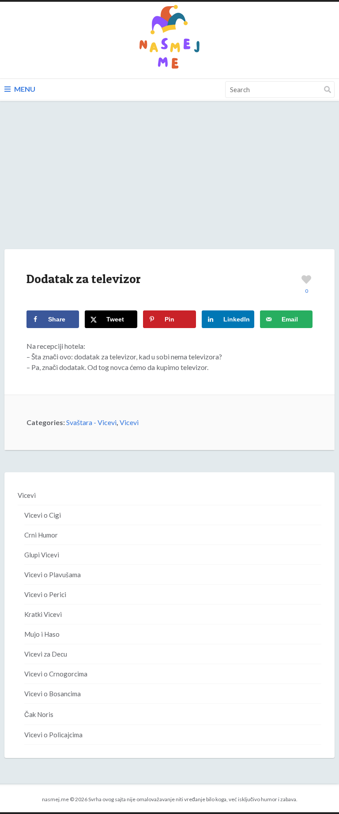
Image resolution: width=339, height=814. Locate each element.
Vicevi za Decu (45, 654)
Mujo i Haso (42, 634)
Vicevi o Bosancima (52, 694)
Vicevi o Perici (45, 594)
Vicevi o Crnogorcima (55, 674)
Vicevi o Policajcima (53, 735)
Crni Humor (41, 535)
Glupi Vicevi (41, 555)
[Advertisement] (169, 184)
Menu (24, 89)
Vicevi (129, 422)
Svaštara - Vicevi (91, 422)
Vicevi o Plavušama (52, 575)
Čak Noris (38, 714)
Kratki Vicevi (43, 614)
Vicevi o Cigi (42, 515)
